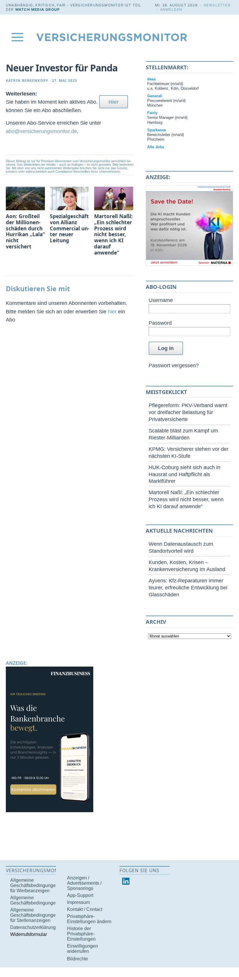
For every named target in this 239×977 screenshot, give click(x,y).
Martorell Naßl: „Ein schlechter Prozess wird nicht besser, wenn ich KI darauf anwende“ (186, 499)
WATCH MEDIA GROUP (37, 9)
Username (161, 300)
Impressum (78, 902)
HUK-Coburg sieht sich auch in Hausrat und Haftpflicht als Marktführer (184, 474)
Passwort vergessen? (174, 365)
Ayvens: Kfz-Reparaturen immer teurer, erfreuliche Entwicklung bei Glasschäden (188, 587)
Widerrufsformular (28, 934)
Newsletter (217, 5)
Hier (113, 102)
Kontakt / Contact (84, 909)
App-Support (80, 895)
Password (160, 323)
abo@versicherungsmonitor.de (41, 131)
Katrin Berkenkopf (27, 80)
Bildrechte (77, 958)
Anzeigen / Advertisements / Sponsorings (84, 883)
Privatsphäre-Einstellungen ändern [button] (89, 919)
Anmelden (171, 9)
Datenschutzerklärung (33, 927)
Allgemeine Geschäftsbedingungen (34, 900)
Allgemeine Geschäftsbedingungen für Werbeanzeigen (34, 885)
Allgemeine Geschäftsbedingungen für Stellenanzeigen (34, 915)
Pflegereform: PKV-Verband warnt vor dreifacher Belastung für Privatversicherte (188, 412)
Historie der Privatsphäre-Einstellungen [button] (81, 933)
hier (112, 311)
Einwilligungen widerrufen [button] (82, 949)
